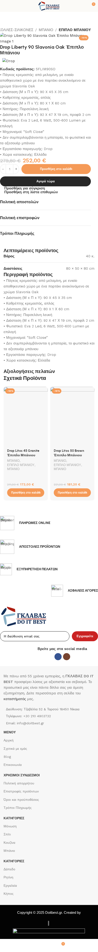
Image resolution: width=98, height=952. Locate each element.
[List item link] (49, 716)
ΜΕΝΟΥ (10, 732)
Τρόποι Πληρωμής (18, 808)
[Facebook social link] (58, 656)
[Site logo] (49, 6)
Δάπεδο (9, 869)
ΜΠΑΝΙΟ (46, 30)
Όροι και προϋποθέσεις (21, 799)
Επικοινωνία (13, 765)
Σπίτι (7, 834)
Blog (7, 757)
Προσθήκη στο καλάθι (56, 169)
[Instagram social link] (66, 656)
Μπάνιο (9, 851)
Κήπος (9, 893)
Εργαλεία (10, 885)
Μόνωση (10, 826)
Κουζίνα (9, 842)
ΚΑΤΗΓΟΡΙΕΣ (14, 818)
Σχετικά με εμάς (15, 748)
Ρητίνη (8, 877)
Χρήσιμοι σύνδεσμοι (22, 775)
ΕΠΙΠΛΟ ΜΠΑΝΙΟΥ (75, 30)
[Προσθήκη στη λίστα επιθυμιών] (43, 391)
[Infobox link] (25, 523)
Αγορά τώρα (45, 181)
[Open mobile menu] (5, 6)
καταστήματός (15, 699)
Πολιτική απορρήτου (19, 783)
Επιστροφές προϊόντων (21, 791)
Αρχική (9, 740)
